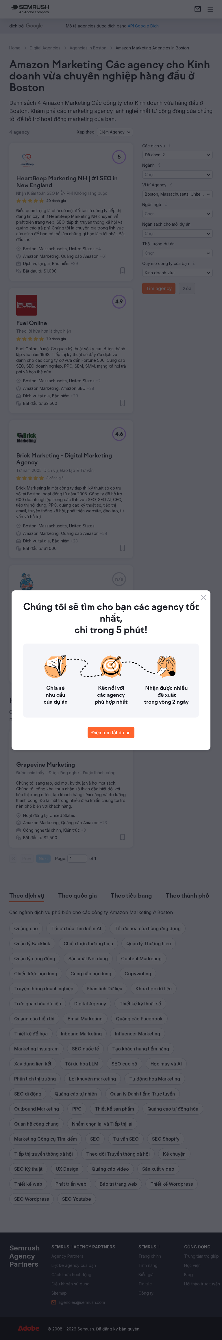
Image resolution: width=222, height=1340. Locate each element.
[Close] (203, 597)
